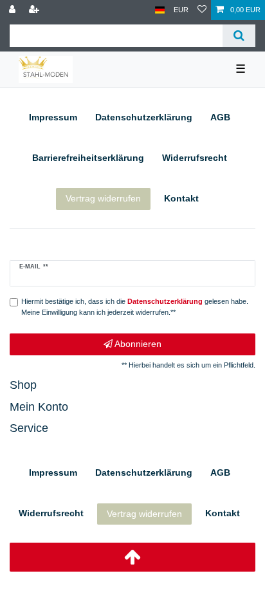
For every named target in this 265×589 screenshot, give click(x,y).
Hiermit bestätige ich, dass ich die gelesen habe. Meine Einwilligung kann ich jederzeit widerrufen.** (134, 306)
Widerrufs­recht (194, 158)
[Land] (160, 10)
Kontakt (181, 198)
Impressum (53, 117)
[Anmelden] (14, 10)
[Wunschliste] (202, 10)
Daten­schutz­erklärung (143, 117)
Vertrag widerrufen (103, 198)
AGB (220, 117)
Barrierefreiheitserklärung (88, 158)
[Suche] (239, 35)
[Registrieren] (35, 10)
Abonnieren (137, 344)
